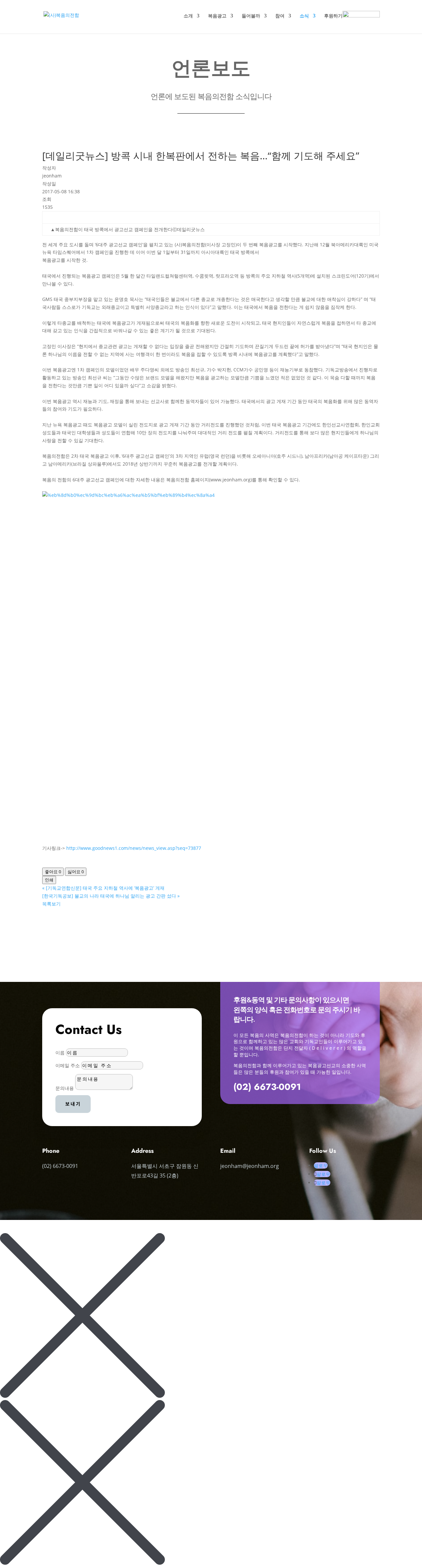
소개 (188, 16)
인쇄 (49, 880)
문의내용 (64, 1088)
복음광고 (217, 16)
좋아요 (53, 872)
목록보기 (51, 904)
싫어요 (76, 872)
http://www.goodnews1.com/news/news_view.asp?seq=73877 (133, 848)
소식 (304, 16)
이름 (60, 1052)
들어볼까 (251, 16)
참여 (280, 16)
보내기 (73, 1103)
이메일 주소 (67, 1065)
